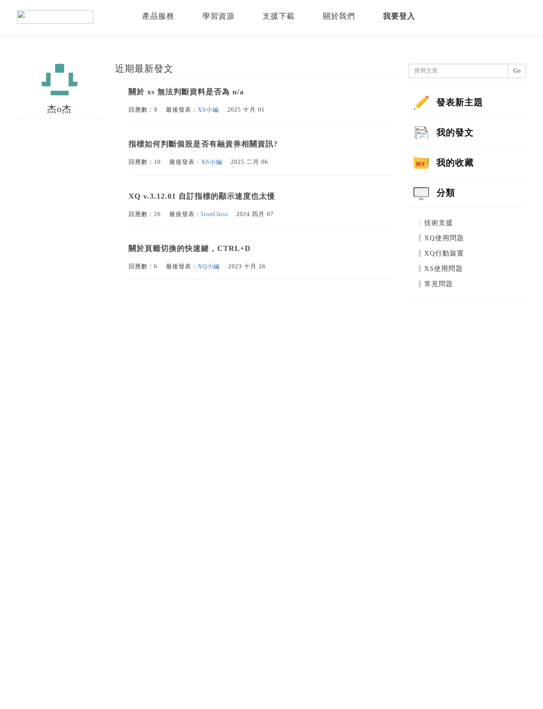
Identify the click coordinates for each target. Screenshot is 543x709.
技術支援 (438, 222)
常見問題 (438, 283)
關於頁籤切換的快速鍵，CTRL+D (190, 248)
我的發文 (455, 132)
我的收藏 (455, 163)
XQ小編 (209, 266)
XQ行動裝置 (444, 253)
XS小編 (208, 110)
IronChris (214, 214)
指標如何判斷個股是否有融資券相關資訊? (203, 144)
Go (517, 71)
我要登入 (399, 16)
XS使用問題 (443, 268)
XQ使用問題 (444, 238)
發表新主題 (460, 102)
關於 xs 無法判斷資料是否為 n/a (186, 91)
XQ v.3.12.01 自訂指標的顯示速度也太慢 (202, 196)
